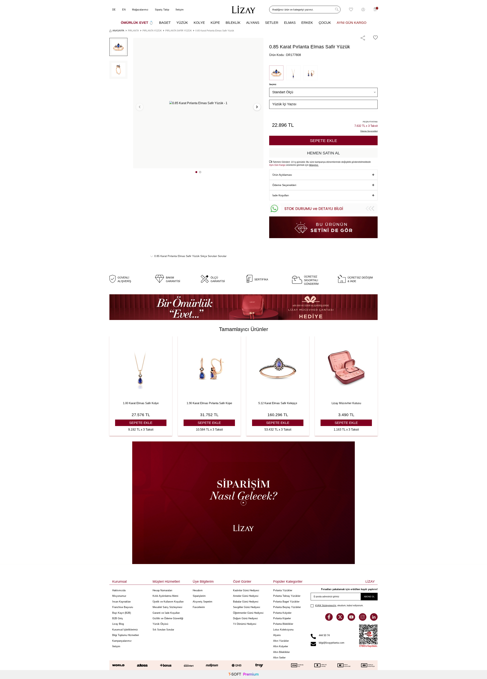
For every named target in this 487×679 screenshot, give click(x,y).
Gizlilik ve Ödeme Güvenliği (168, 618)
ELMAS (290, 23)
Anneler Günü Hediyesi (245, 595)
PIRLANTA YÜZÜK (152, 30)
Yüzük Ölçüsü (160, 623)
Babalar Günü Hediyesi (245, 601)
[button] (196, 172)
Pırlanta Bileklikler (283, 623)
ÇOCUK (325, 23)
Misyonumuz (119, 595)
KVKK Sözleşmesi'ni (325, 605)
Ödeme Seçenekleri (284, 185)
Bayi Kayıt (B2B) (121, 612)
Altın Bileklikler (281, 652)
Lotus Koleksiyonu (283, 629)
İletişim (180, 9)
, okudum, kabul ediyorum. (339, 605)
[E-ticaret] (243, 674)
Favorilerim (199, 607)
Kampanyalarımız (122, 640)
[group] (198, 103)
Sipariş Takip (162, 9)
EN (124, 9)
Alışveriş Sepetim (202, 601)
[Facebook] (329, 619)
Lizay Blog (118, 623)
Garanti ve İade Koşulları (166, 612)
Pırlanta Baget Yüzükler (286, 601)
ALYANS (252, 23)
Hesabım (198, 590)
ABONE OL (369, 596)
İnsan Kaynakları (121, 601)
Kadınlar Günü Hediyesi (246, 590)
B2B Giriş (117, 618)
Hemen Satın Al (323, 153)
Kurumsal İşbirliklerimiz (125, 629)
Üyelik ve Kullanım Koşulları (168, 601)
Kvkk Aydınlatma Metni (165, 595)
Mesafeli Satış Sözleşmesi (167, 607)
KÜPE (215, 23)
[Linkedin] (374, 619)
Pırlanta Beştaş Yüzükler (287, 607)
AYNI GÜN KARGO (351, 23)
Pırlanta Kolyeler (282, 612)
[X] (340, 619)
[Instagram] (363, 619)
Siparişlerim (199, 595)
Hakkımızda (119, 590)
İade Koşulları (280, 195)
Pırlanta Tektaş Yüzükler (286, 595)
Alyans (277, 635)
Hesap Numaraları (162, 590)
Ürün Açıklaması (282, 174)
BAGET (165, 23)
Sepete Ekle (323, 140)
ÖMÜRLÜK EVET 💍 (137, 23)
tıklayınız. (314, 165)
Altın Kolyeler (280, 646)
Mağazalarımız (140, 9)
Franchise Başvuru (122, 607)
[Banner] (243, 307)
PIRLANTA (133, 30)
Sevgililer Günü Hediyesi (246, 607)
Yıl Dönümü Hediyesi (244, 623)
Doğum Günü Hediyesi (245, 618)
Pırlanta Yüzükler (282, 590)
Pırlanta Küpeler (282, 618)
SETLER (271, 23)
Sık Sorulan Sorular (163, 629)
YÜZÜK (182, 23)
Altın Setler (279, 657)
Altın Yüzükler (281, 640)
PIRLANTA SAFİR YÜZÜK (178, 30)
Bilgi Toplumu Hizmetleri (125, 635)
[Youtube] (352, 619)
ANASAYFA (118, 30)
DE (114, 9)
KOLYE (199, 23)
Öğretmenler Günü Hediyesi (248, 612)
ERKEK (307, 23)
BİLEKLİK (233, 23)
